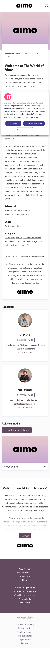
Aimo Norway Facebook (25, 591)
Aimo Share (20, 241)
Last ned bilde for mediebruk (17, 430)
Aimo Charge (31, 241)
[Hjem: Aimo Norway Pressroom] (24, 5)
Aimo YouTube (25, 602)
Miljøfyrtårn (10, 237)
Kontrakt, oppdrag (13, 226)
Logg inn (25, 643)
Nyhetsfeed (25, 639)
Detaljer (20, 130)
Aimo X (19, 237)
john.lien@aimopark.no (25, 348)
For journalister (25, 635)
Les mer (25, 535)
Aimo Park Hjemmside (25, 587)
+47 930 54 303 (25, 407)
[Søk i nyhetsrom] (47, 6)
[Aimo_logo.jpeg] (25, 449)
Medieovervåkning (25, 624)
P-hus (12, 241)
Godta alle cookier (34, 123)
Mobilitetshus (15, 245)
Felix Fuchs (28, 195)
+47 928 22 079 (25, 352)
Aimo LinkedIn (25, 599)
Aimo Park (26, 245)
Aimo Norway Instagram (25, 595)
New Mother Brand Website (17, 214)
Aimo (7, 241)
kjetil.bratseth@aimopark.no (25, 403)
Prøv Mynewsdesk (25, 632)
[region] (25, 113)
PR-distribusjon (25, 628)
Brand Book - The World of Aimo (19, 210)
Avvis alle (13, 123)
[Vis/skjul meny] (4, 6)
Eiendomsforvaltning (32, 237)
